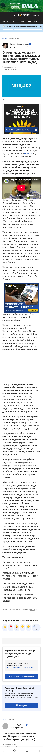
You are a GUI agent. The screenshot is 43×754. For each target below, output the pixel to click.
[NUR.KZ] (22, 15)
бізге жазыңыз (30, 610)
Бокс (29, 21)
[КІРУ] (39, 15)
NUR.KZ (28, 153)
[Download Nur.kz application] (21, 6)
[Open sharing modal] (27, 750)
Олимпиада (14, 38)
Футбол (16, 21)
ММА (23, 21)
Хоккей (36, 21)
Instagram (23, 706)
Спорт (5, 21)
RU (34, 15)
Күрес (11, 719)
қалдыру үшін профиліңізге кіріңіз (20, 667)
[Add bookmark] (39, 751)
